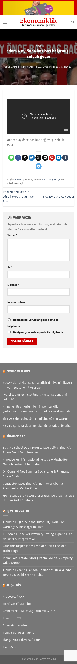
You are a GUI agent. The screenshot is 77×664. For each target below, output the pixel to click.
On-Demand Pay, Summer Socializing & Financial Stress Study (36, 474)
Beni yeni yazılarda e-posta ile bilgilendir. (38, 332)
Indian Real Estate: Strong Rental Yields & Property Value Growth (38, 560)
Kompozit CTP (12, 618)
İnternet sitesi (16, 302)
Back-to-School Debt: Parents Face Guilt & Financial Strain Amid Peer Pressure (37, 450)
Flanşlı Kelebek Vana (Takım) (22, 640)
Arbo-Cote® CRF (13, 596)
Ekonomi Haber (18, 371)
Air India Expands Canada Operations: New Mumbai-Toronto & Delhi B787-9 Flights (38, 572)
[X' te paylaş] (25, 158)
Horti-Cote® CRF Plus (17, 604)
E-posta (13, 284)
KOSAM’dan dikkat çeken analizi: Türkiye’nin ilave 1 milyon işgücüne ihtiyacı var (37, 385)
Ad (9, 267)
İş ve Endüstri (17, 510)
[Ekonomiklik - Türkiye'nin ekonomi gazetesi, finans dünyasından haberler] (38, 22)
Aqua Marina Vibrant (16, 625)
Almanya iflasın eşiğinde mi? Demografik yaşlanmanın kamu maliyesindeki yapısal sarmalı (36, 409)
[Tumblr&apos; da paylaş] (65, 158)
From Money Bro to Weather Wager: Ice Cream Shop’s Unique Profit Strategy (38, 498)
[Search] (72, 22)
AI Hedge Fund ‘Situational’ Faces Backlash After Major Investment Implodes (35, 462)
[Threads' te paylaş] (38, 158)
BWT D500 (9, 647)
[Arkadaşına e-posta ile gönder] (45, 158)
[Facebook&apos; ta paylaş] (18, 158)
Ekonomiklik (12, 67)
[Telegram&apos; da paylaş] (39, 166)
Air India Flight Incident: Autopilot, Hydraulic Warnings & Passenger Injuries (33, 524)
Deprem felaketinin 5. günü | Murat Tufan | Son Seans (19, 196)
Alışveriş (13, 585)
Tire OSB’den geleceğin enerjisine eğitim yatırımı (36, 418)
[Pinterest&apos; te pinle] (52, 158)
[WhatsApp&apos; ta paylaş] (11, 158)
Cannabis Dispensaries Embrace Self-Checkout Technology (34, 548)
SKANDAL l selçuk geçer (58, 196)
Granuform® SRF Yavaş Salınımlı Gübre (29, 611)
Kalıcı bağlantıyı (51, 179)
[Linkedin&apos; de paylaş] (59, 158)
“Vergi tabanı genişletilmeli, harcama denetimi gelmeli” (35, 397)
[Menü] (5, 22)
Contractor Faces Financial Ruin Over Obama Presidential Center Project (33, 486)
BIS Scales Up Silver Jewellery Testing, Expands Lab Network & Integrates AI (38, 536)
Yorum (12, 235)
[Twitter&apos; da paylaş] (32, 158)
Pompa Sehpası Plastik (18, 632)
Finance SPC (15, 436)
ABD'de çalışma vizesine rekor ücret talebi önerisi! (37, 426)
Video (39, 46)
